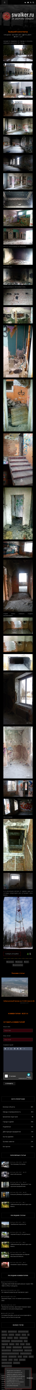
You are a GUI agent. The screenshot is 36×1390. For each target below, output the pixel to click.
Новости (4, 1375)
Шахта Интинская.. (16, 1174)
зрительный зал (18, 965)
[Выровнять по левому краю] (14, 1048)
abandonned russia (23, 1331)
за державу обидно (18, 1350)
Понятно (28, 1378)
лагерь (20, 1356)
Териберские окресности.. (18, 1224)
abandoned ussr (12, 1331)
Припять (12, 1344)
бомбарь (8, 1347)
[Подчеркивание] (11, 1048)
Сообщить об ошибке (12, 954)
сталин (16, 1359)
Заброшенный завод (16, 1341)
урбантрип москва (7, 1363)
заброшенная (28, 1350)
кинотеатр (11, 962)
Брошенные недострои (18, 1117)
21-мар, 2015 (17, 35)
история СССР (12, 1356)
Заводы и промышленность (18, 1112)
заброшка (19, 962)
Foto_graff (27, 35)
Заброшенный (6, 1341)
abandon (4, 1331)
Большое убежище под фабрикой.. (21, 1194)
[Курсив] (8, 1048)
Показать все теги (6, 1366)
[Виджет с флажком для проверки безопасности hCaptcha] (17, 1076)
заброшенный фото (25, 1353)
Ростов (28, 1344)
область (31, 1356)
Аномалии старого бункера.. (19, 1264)
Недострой (5, 1344)
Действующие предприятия (18, 1132)
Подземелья (18, 1127)
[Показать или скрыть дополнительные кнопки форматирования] (24, 1048)
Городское (7, 35)
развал (10, 1359)
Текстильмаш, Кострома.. (18, 1164)
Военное (10, 1338)
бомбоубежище (17, 1347)
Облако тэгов (18, 1325)
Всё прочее (18, 1146)
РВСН (17, 1344)
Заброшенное (23, 1338)
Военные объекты (18, 1107)
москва (25, 1356)
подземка (4, 1359)
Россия (22, 1344)
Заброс (16, 1338)
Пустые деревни (18, 1137)
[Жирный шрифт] (5, 1048)
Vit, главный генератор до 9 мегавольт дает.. (15, 1292)
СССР (27, 962)
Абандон (18, 1334)
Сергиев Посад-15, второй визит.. (20, 1234)
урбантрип (22, 1359)
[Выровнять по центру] (17, 1048)
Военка (4, 1338)
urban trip (4, 1334)
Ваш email (6, 1036)
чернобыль (16, 1363)
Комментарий (8, 1045)
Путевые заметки (18, 1141)
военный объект (6, 1350)
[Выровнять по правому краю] (20, 1048)
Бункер (24, 1334)
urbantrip (11, 1334)
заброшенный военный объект (10, 1353)
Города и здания (18, 1122)
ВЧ (28, 1334)
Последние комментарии (18, 1275)
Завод (25, 1341)
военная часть (27, 1347)
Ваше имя (6, 1027)
